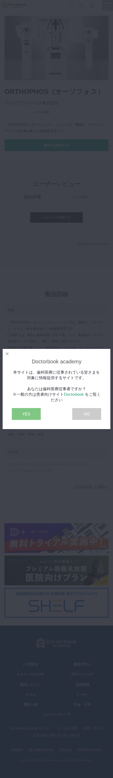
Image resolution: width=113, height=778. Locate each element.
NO (87, 414)
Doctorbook (74, 394)
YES (26, 414)
